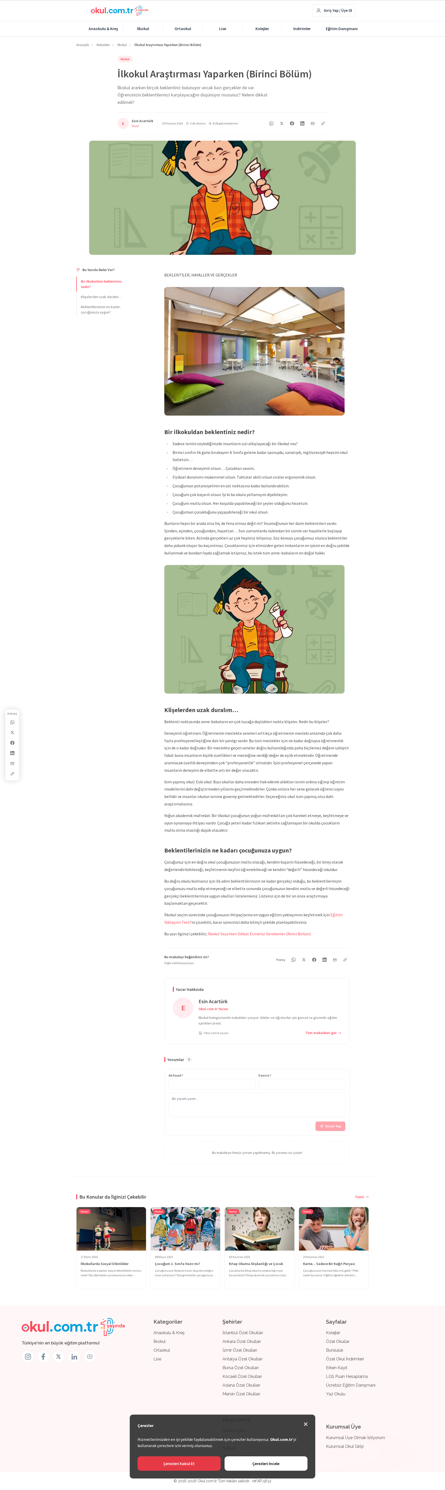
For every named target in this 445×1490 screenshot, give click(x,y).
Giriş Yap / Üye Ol (338, 10)
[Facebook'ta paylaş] (12, 743)
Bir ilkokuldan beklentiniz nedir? (101, 284)
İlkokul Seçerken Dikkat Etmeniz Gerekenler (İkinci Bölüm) (259, 933)
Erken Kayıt (336, 1367)
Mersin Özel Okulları (241, 1394)
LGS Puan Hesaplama (347, 1376)
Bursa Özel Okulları (240, 1367)
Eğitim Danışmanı (342, 28)
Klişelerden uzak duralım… (101, 296)
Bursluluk (334, 1350)
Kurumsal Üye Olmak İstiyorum (355, 1437)
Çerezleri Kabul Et (179, 1463)
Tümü (359, 1197)
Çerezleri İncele (265, 1463)
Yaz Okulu (335, 1394)
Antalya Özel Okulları (242, 1359)
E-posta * (265, 1075)
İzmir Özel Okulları (239, 1350)
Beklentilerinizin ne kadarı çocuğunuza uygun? (100, 309)
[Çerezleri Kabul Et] (305, 1424)
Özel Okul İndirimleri (345, 1359)
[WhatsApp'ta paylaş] (271, 123)
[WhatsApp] (12, 722)
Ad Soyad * (176, 1075)
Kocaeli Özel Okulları (242, 1376)
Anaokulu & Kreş (103, 28)
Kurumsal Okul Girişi (345, 1446)
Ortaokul (183, 28)
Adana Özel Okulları (241, 1385)
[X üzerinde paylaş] (12, 732)
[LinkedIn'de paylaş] (12, 753)
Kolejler (262, 28)
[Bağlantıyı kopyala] (12, 773)
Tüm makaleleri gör (321, 1032)
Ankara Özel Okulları (241, 1341)
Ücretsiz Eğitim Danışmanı (350, 1385)
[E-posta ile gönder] (12, 763)
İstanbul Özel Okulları (242, 1332)
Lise (222, 28)
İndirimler (302, 28)
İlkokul (143, 28)
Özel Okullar (337, 1341)
